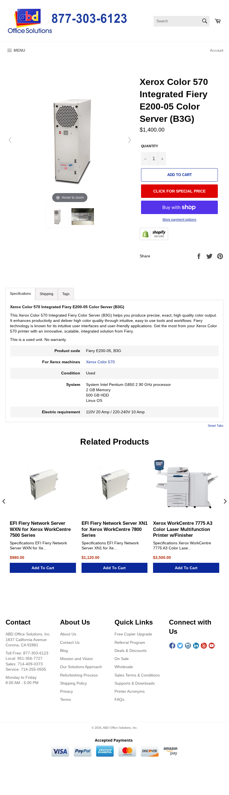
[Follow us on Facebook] (172, 646)
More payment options (179, 220)
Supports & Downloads (135, 683)
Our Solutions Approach (81, 667)
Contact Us (70, 642)
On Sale (122, 658)
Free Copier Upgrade (133, 634)
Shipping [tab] (46, 294)
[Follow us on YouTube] (211, 646)
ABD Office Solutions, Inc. (120, 727)
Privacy (66, 691)
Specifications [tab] (20, 294)
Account (216, 50)
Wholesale (124, 667)
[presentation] (4, 501)
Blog (64, 650)
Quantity (149, 146)
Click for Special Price (179, 191)
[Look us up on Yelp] (204, 646)
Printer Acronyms (130, 691)
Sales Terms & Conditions (137, 675)
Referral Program (130, 642)
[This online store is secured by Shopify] (154, 234)
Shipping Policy (73, 683)
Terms (65, 699)
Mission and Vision (76, 658)
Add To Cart (43, 568)
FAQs (119, 699)
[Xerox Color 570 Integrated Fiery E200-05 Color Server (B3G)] (57, 216)
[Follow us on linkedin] (196, 646)
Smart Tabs (215, 425)
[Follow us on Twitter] (180, 646)
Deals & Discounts (131, 650)
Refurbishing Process (79, 675)
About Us (68, 634)
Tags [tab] (66, 294)
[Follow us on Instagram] (188, 646)
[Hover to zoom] (70, 139)
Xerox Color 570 (100, 362)
